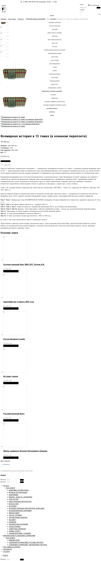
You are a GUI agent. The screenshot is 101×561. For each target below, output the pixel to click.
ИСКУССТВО (55, 43)
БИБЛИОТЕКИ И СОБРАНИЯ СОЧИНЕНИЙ (19, 536)
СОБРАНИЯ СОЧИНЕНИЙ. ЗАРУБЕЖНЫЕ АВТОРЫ (54, 105)
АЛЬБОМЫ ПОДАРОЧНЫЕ (55, 22)
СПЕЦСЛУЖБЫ (54, 77)
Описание (7, 165)
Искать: (81, 7)
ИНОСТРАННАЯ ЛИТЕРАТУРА (54, 39)
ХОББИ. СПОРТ (54, 84)
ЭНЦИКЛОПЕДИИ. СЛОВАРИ (54, 87)
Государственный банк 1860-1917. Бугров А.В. (24, 264)
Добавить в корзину (5, 161)
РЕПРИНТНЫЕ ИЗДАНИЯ (54, 74)
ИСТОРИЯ (54, 46)
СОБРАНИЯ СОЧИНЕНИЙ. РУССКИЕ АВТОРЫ (54, 101)
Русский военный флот (14, 413)
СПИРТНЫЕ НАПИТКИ (55, 81)
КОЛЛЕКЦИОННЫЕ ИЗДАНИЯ (54, 53)
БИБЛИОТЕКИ (54, 98)
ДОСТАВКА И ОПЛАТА (11, 547)
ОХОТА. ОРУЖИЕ (55, 60)
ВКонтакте (6, 464)
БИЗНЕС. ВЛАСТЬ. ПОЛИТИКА (55, 32)
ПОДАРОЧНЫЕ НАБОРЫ (54, 63)
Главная (3, 19)
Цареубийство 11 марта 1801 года (18, 302)
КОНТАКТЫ (7, 549)
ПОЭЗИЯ (55, 67)
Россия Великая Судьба (14, 339)
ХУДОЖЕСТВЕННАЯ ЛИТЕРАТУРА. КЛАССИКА (54, 50)
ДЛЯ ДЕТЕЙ (54, 36)
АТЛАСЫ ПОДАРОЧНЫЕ (54, 26)
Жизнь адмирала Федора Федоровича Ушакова (25, 451)
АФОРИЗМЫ (55, 29)
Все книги (12, 19)
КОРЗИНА (82, 9)
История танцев (10, 376)
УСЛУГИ (6, 551)
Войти (5, 555)
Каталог (21, 19)
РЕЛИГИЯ (54, 70)
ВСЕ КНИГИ (53, 94)
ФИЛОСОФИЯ (54, 57)
